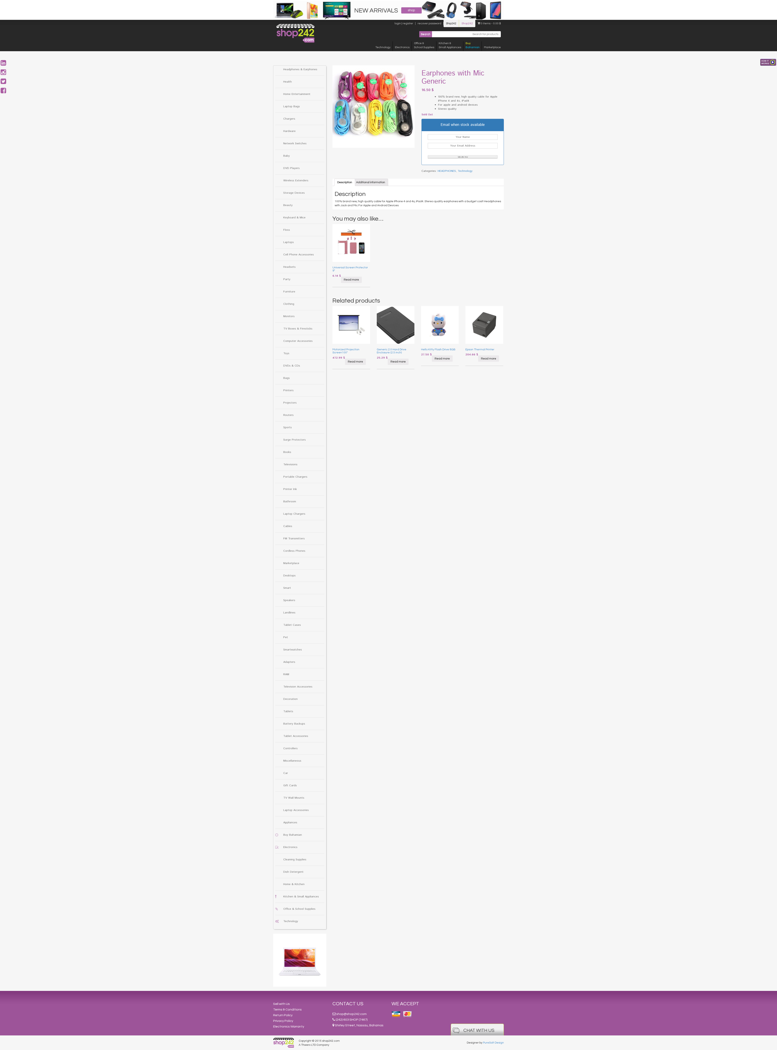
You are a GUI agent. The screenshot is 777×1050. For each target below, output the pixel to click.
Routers (288, 415)
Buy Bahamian (292, 835)
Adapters (289, 662)
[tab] (344, 182)
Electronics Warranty (288, 1026)
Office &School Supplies (424, 45)
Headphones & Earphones (300, 69)
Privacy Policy (283, 1020)
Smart (287, 588)
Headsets (289, 267)
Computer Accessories (298, 341)
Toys (286, 353)
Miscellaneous (292, 761)
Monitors (289, 316)
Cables (287, 526)
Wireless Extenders (295, 181)
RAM (286, 674)
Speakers (289, 600)
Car (285, 773)
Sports (287, 427)
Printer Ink (290, 489)
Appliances (290, 822)
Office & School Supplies (299, 909)
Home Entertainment (296, 94)
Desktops (289, 576)
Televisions (290, 464)
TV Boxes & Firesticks (297, 329)
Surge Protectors (294, 440)
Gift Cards (290, 785)
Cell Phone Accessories (298, 255)
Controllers (290, 748)
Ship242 (451, 23)
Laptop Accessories (296, 810)
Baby (286, 156)
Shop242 (467, 23)
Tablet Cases (292, 625)
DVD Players (291, 168)
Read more (351, 279)
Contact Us (347, 1003)
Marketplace (492, 47)
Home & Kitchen (294, 884)
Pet (285, 637)
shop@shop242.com (351, 1014)
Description (344, 182)
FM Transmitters (294, 539)
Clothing (288, 304)
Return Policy (283, 1015)
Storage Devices (294, 193)
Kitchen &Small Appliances (450, 45)
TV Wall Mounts (293, 798)
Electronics (402, 47)
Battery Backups (294, 724)
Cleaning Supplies (294, 860)
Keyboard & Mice (294, 218)
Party (286, 279)
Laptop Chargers (294, 514)
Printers (288, 390)
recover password (429, 23)
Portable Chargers (295, 477)
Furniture (289, 292)
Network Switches (295, 143)
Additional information (370, 182)
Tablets (288, 711)
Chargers (289, 119)
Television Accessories (297, 687)
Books (287, 452)
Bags (286, 378)
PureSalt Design (493, 1042)
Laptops (288, 242)
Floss (286, 230)
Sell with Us (281, 1003)
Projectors (290, 403)
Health (287, 82)
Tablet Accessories (295, 736)
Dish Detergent (293, 872)
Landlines (289, 613)
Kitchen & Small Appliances (301, 897)
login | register (404, 23)
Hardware (289, 131)
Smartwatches (292, 650)
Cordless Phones (294, 551)
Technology (383, 47)
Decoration (290, 699)
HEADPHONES (447, 171)
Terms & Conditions (287, 1009)
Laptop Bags (291, 106)
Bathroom (289, 501)
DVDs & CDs (291, 366)
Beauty (288, 205)
